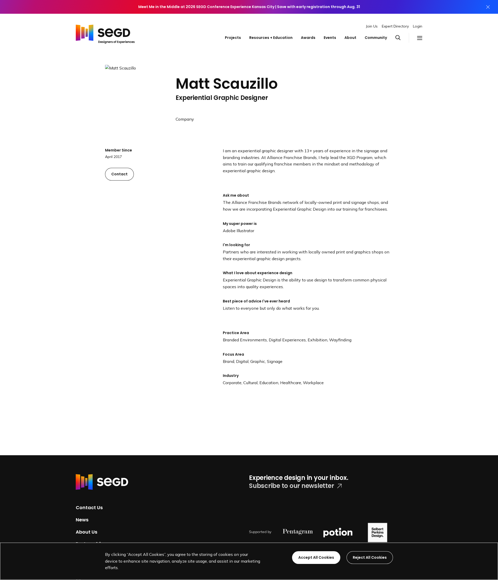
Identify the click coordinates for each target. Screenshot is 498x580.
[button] (402, 38)
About (350, 37)
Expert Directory (395, 26)
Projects (233, 37)
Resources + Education (271, 37)
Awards (308, 37)
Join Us (372, 26)
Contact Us (89, 507)
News (82, 519)
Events (330, 37)
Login (417, 26)
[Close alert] (488, 7)
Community (376, 37)
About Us (86, 531)
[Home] (105, 33)
